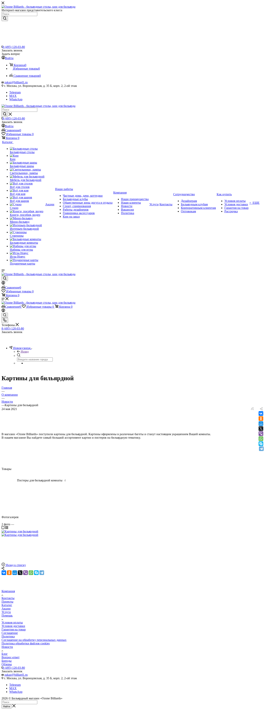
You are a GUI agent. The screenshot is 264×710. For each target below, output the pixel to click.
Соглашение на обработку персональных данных (34, 640)
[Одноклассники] (261, 418)
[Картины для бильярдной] (20, 531)
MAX (13, 95)
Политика (8, 636)
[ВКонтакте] (261, 413)
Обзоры (7, 664)
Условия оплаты (12, 622)
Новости (7, 646)
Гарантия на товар (14, 629)
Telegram (15, 92)
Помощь (7, 615)
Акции (6, 608)
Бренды (7, 660)
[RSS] (252, 409)
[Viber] (261, 433)
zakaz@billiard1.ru (16, 82)
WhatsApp (15, 99)
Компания (8, 591)
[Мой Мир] (261, 423)
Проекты (7, 601)
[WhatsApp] (261, 438)
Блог (5, 653)
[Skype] (261, 443)
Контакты (8, 598)
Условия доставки (13, 626)
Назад (25, 351)
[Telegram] (261, 448)
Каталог (7, 605)
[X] (261, 428)
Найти (6, 706)
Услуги (6, 612)
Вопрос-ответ (11, 657)
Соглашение (10, 633)
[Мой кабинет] (3, 283)
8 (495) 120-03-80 (14, 47)
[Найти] (5, 18)
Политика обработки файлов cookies (26, 643)
